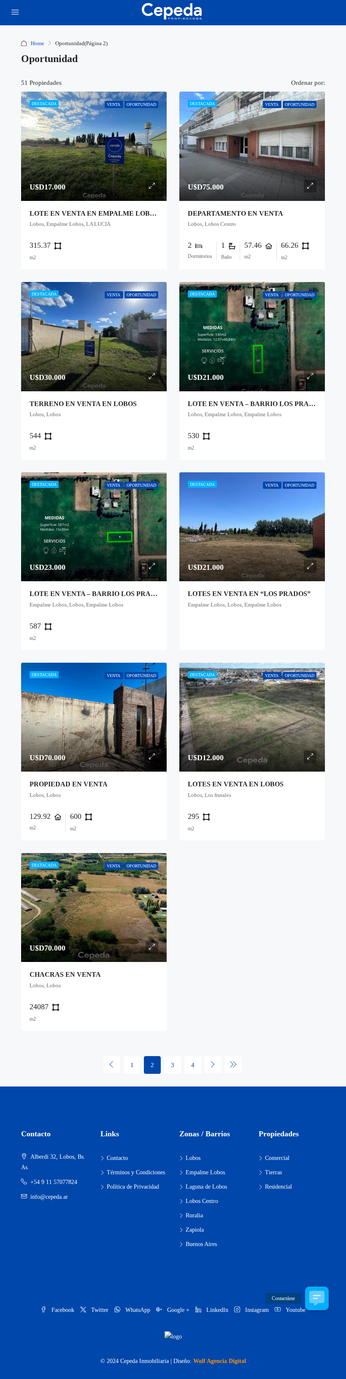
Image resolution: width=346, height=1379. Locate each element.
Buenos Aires (201, 1244)
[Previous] (111, 1064)
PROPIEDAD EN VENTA (69, 784)
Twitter (99, 1310)
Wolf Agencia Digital (219, 1361)
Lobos (193, 1158)
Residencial (278, 1187)
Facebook (63, 1310)
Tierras (273, 1172)
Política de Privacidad (133, 1187)
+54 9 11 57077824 (53, 1182)
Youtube (294, 1310)
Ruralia (194, 1215)
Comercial (277, 1158)
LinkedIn (217, 1310)
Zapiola (195, 1230)
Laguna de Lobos (206, 1187)
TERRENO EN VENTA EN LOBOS (83, 403)
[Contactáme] (317, 1298)
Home (37, 43)
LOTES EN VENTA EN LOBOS (236, 784)
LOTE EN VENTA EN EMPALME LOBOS (94, 213)
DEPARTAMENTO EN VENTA (235, 213)
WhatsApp (138, 1310)
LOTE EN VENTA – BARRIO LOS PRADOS (255, 403)
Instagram (256, 1310)
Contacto (117, 1158)
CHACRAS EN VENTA (65, 974)
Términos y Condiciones (136, 1172)
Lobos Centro (202, 1201)
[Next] (213, 1064)
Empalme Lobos (205, 1172)
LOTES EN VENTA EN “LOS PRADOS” (249, 593)
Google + (178, 1310)
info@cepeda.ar (49, 1197)
